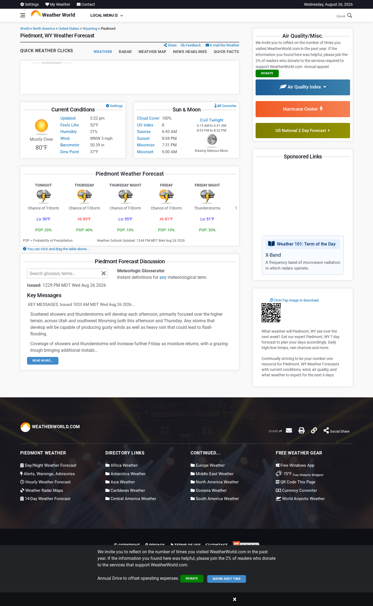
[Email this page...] (289, 430)
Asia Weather (122, 482)
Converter (228, 106)
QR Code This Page (297, 482)
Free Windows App (296, 465)
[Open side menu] (22, 15)
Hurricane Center (301, 109)
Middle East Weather (214, 473)
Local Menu (102, 15)
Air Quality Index (304, 87)
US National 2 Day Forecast (302, 130)
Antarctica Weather (127, 473)
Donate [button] (267, 73)
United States (68, 28)
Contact (88, 4)
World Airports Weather (303, 498)
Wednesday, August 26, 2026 (328, 4)
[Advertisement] (129, 77)
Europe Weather (210, 465)
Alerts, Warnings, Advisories (49, 473)
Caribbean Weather (127, 490)
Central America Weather (132, 498)
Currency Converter (299, 490)
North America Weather (217, 482)
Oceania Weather (211, 490)
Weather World (58, 15)
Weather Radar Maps (43, 490)
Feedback (193, 45)
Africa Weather (123, 465)
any (163, 277)
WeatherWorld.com (55, 426)
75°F (303, 473)
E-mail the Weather (224, 45)
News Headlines (190, 51)
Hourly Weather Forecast (47, 482)
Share (172, 45)
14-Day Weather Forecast (47, 498)
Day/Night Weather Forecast (50, 465)
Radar (125, 51)
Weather (103, 51)
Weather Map (152, 51)
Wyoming (90, 28)
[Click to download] (271, 312)
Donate (192, 578)
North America (44, 28)
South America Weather (217, 498)
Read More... (42, 360)
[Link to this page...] (314, 430)
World (24, 28)
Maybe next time (227, 579)
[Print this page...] (301, 430)
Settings (31, 4)
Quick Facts (226, 51)
